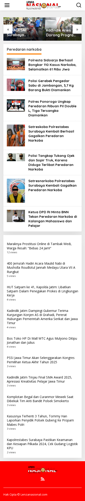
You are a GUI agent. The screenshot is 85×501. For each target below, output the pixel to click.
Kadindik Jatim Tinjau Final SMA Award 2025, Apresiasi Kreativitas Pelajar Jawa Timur (39, 379)
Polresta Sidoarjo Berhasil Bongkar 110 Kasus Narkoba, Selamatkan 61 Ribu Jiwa (52, 64)
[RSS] (43, 479)
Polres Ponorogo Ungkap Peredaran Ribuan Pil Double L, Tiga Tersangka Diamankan (52, 108)
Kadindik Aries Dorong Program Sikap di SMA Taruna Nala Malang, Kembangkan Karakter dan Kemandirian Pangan (61, 33)
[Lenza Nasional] (43, 5)
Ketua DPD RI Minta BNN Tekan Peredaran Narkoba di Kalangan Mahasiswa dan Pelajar (52, 219)
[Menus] (7, 5)
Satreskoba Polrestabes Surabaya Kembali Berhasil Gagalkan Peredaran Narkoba (51, 134)
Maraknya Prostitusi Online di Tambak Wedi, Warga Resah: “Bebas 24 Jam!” (39, 246)
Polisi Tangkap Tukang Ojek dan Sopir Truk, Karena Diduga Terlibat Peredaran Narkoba (51, 162)
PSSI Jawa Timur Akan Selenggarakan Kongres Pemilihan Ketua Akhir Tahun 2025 (41, 360)
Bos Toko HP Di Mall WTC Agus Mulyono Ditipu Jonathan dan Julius (42, 340)
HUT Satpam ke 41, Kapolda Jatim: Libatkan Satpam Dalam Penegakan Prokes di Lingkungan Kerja (42, 291)
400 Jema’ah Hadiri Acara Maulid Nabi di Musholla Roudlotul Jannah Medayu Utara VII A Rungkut (41, 267)
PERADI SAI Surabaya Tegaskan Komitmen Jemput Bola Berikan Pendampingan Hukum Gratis (23, 32)
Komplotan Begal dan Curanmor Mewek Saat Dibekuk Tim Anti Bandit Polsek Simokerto (40, 399)
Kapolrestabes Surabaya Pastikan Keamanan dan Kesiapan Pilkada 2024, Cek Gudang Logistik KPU (42, 444)
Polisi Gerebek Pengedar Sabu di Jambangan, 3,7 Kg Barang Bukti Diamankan (51, 85)
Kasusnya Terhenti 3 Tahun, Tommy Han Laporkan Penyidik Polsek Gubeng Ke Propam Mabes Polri (40, 420)
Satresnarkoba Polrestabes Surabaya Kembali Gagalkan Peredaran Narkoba (52, 185)
